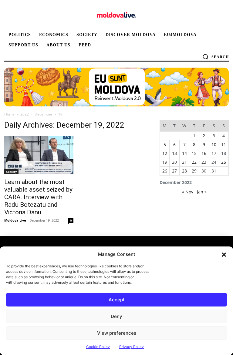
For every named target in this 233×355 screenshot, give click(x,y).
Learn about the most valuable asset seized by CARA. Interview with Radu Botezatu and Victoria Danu (38, 197)
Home (9, 114)
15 (194, 153)
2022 (24, 114)
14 (184, 153)
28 (184, 171)
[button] (224, 254)
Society (11, 171)
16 (203, 153)
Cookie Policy (98, 346)
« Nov (187, 192)
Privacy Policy (131, 346)
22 (194, 162)
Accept (117, 300)
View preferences (116, 333)
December (43, 114)
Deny (116, 316)
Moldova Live (15, 220)
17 (213, 153)
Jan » (202, 192)
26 (164, 171)
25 (223, 162)
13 (174, 153)
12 (164, 153)
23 (203, 162)
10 (213, 144)
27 (174, 171)
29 (194, 171)
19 (164, 162)
